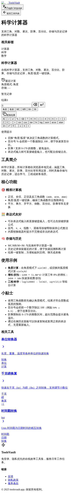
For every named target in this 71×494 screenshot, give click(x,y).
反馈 (10, 476)
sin (19, 122)
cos (25, 122)
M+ (30, 109)
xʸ (13, 119)
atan (61, 122)
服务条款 (13, 483)
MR (24, 109)
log (41, 122)
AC (4, 119)
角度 (5, 109)
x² (9, 126)
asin (47, 122)
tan (31, 122)
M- (35, 109)
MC (18, 109)
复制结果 (11, 115)
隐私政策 (13, 479)
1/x (4, 126)
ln (36, 122)
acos (54, 122)
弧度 (12, 109)
